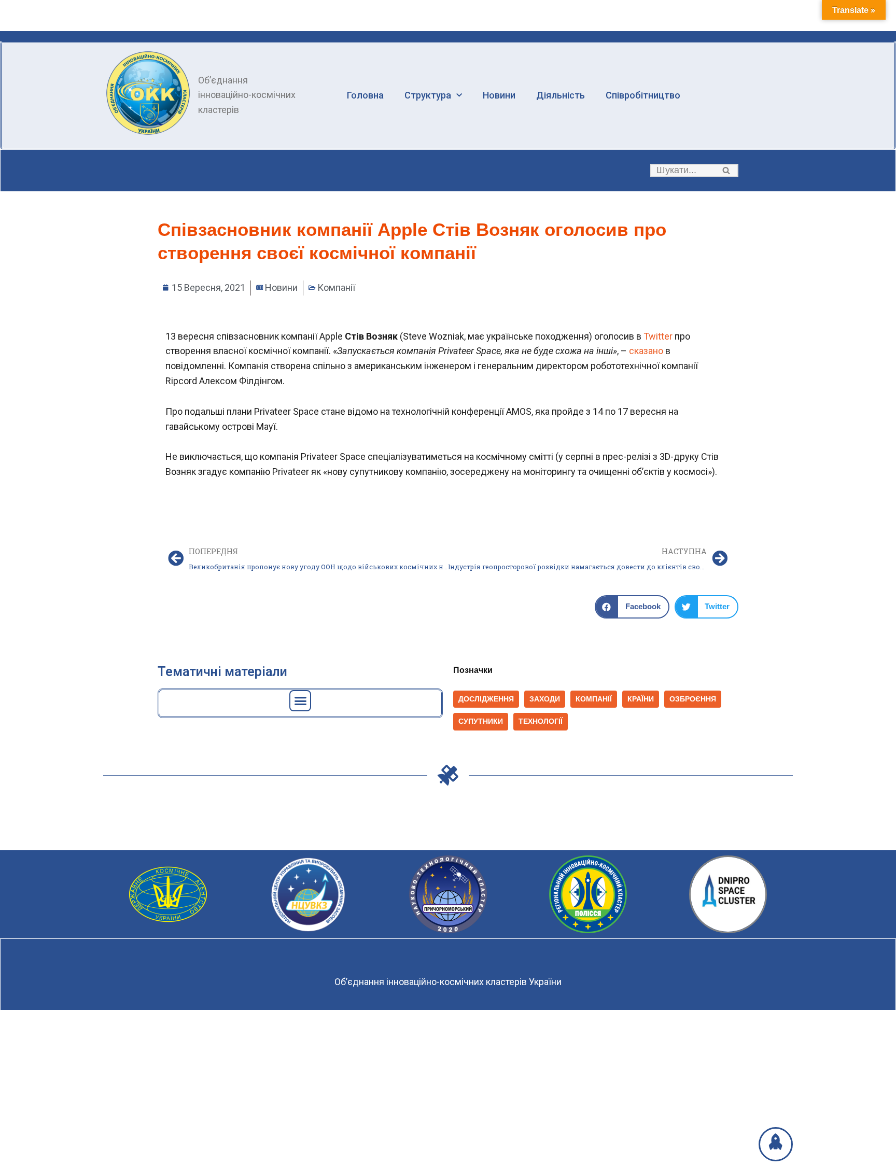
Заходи (544, 699)
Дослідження (486, 699)
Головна (365, 95)
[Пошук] (726, 170)
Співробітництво (643, 95)
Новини (499, 95)
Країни (640, 699)
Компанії (336, 287)
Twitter (658, 336)
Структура (427, 95)
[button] (726, 170)
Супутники (480, 721)
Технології (541, 721)
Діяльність (560, 95)
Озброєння (692, 699)
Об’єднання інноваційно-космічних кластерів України (448, 981)
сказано (646, 350)
